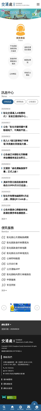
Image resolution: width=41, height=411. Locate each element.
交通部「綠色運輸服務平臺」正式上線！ (15, 170)
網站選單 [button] (6, 325)
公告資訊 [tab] (32, 102)
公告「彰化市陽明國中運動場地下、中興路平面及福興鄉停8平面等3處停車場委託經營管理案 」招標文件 (15, 129)
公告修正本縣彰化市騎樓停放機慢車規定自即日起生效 (15, 156)
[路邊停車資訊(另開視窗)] (20, 308)
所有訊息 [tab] (7, 102)
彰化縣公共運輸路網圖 (18, 237)
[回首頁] (12, 407)
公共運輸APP (13, 269)
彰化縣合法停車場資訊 (18, 253)
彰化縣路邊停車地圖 (16, 248)
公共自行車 (12, 264)
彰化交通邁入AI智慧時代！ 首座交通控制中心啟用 (15, 115)
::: (0, 86)
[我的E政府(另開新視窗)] (4, 397)
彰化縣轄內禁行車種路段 (19, 274)
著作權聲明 (7, 379)
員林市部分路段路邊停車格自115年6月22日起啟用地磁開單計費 (15, 184)
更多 (3, 219)
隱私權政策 (7, 384)
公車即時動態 (13, 258)
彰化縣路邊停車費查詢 (18, 242)
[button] (38, 4)
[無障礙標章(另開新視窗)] (11, 397)
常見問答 (11, 285)
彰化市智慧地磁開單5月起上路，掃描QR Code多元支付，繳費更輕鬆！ (16, 198)
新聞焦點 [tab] (20, 102)
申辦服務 (11, 279)
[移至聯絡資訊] (28, 407)
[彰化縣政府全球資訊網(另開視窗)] (20, 407)
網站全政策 (7, 388)
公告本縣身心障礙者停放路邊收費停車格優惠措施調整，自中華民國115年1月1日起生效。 (15, 211)
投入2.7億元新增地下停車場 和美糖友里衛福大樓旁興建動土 (15, 142)
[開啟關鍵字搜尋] (4, 407)
